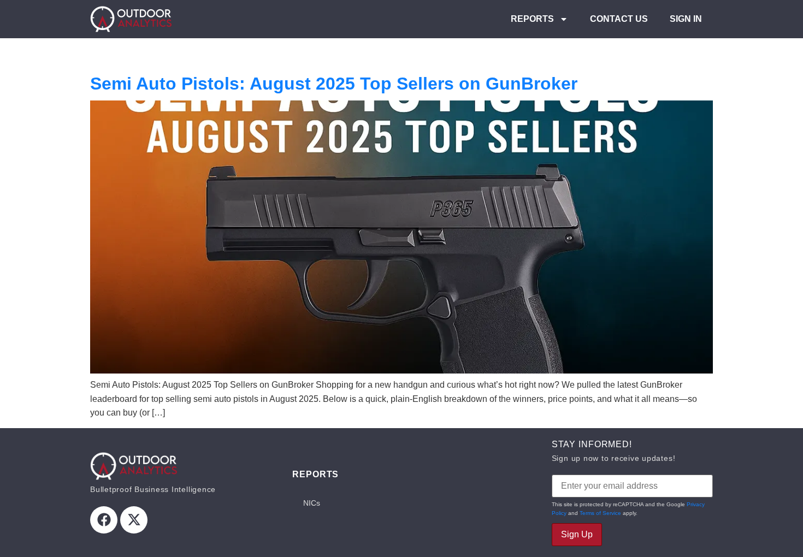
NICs (311, 503)
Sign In (686, 18)
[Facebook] (103, 520)
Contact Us (619, 18)
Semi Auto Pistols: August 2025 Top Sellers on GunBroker (333, 83)
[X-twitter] (133, 520)
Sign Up (577, 534)
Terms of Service (600, 513)
